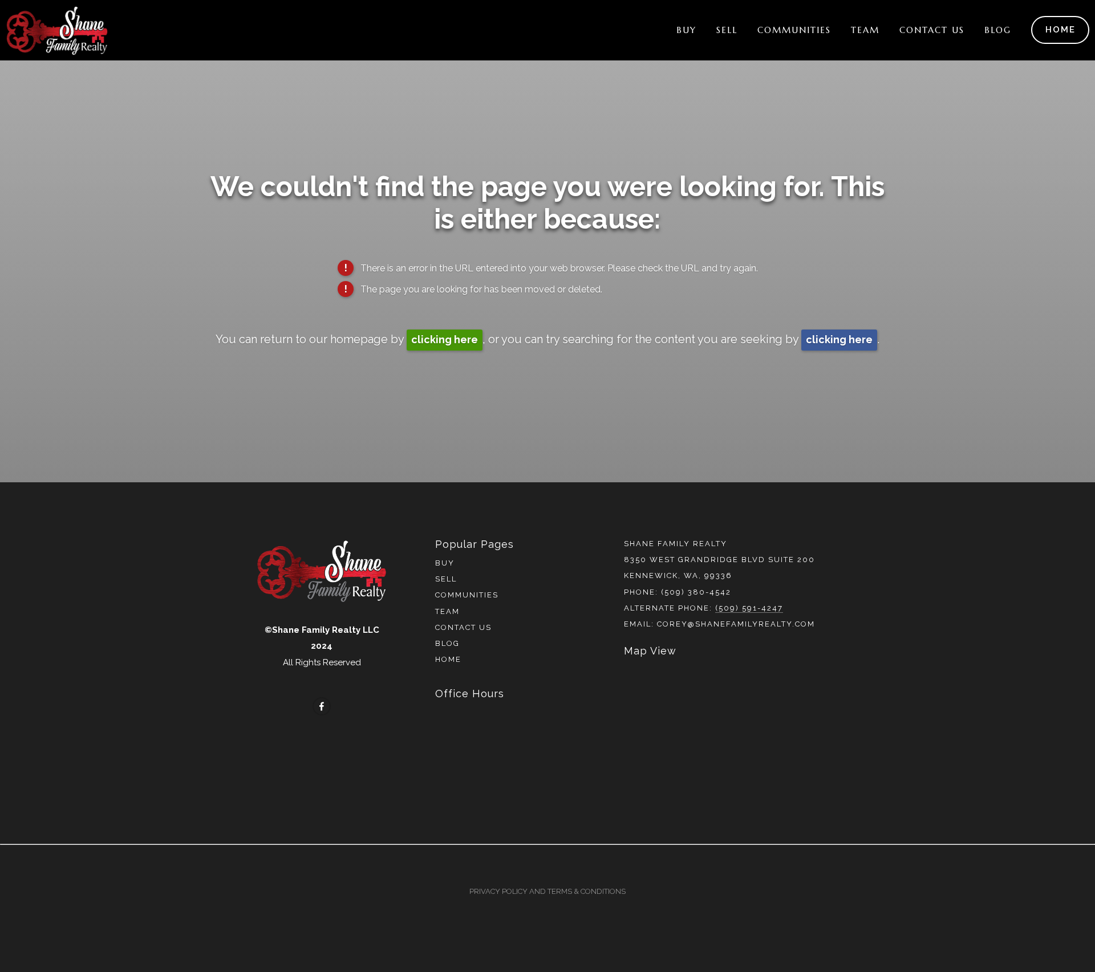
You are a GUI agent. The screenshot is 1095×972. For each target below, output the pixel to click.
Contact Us (931, 30)
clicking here (444, 339)
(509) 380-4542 (696, 592)
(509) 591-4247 (749, 608)
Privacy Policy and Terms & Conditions (547, 891)
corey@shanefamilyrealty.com (736, 624)
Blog (997, 30)
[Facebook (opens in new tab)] (322, 706)
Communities (794, 30)
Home (1060, 30)
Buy (686, 30)
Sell (726, 30)
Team (865, 30)
